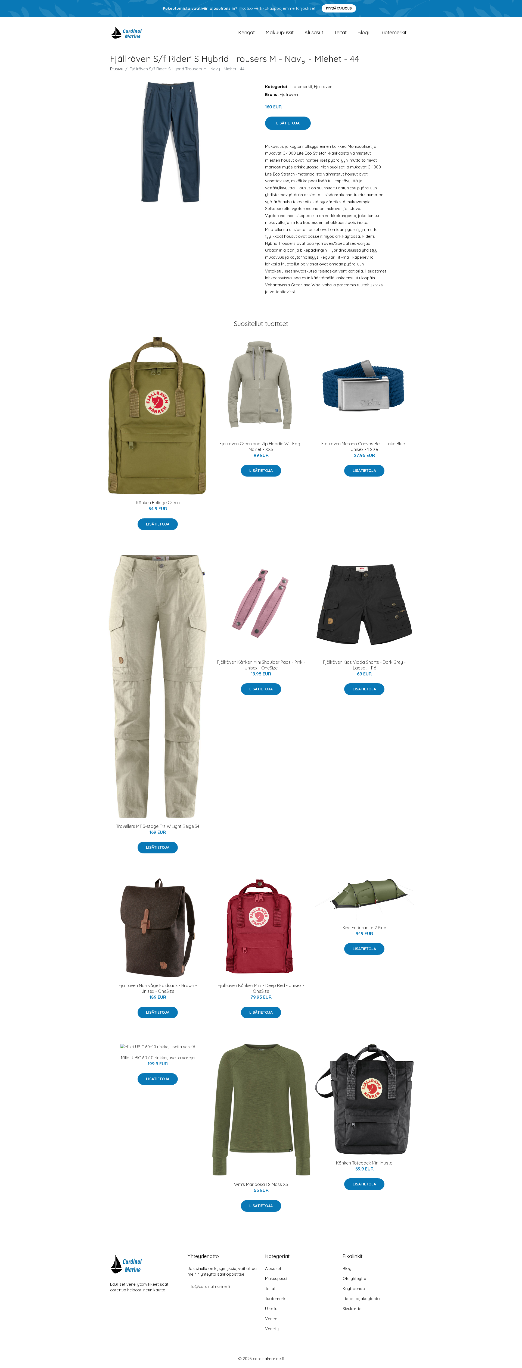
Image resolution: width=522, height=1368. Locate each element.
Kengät (246, 32)
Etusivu (116, 68)
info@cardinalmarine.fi (209, 1286)
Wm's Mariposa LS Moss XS (261, 1184)
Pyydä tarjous (339, 8)
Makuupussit (280, 32)
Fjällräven (323, 86)
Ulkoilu (271, 1308)
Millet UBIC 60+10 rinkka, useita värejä (158, 1057)
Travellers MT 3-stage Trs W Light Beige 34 (157, 826)
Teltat (340, 32)
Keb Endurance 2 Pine (364, 927)
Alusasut (313, 32)
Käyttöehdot (354, 1288)
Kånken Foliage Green (158, 502)
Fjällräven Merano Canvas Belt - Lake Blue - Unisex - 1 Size (364, 446)
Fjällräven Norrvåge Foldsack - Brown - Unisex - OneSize (158, 988)
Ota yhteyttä (354, 1278)
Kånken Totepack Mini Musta (364, 1163)
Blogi (363, 32)
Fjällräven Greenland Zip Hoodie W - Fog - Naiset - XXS (261, 446)
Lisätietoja (288, 123)
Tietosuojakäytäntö (361, 1298)
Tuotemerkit (393, 32)
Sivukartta (352, 1308)
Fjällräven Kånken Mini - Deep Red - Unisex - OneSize (261, 988)
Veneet (272, 1318)
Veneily (272, 1328)
